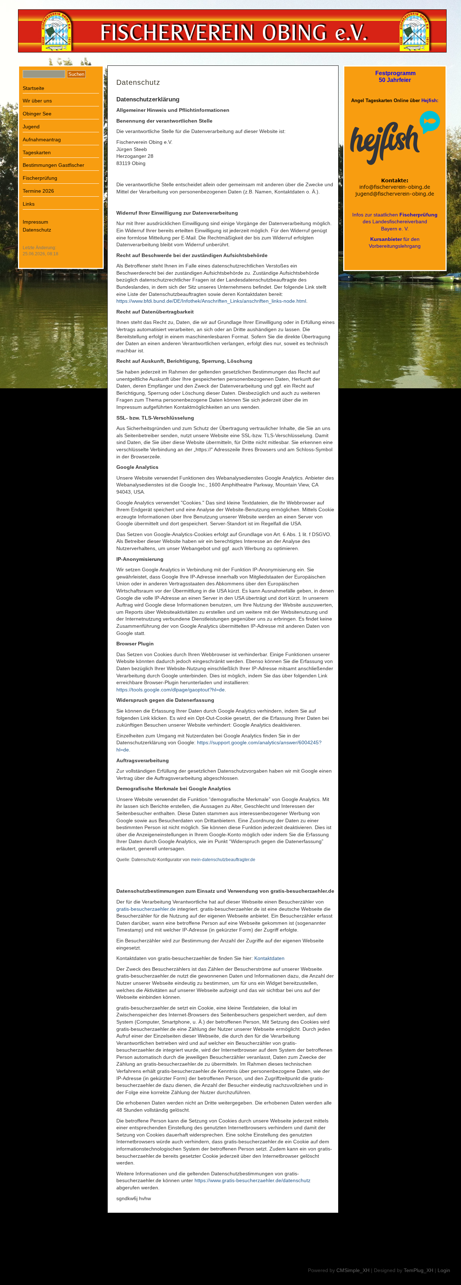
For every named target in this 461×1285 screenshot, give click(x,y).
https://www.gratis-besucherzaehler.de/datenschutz (252, 1180)
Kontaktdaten (269, 958)
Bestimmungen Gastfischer (53, 165)
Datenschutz (37, 230)
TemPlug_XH (418, 1270)
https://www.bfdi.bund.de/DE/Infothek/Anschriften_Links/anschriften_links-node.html (211, 301)
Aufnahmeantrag (42, 139)
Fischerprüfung (40, 178)
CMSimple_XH (353, 1270)
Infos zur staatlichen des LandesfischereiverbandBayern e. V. (395, 221)
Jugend (31, 126)
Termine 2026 (38, 191)
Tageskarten (37, 152)
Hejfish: (429, 100)
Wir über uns (37, 101)
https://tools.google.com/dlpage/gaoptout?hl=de (170, 689)
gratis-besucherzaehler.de (146, 909)
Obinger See (37, 113)
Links (29, 204)
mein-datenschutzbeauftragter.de (223, 859)
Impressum (35, 222)
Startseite (33, 88)
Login (444, 1270)
